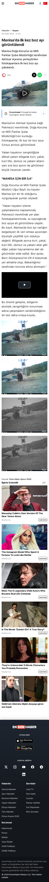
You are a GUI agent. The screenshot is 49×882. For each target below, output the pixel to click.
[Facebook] (33, 767)
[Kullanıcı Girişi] (40, 3)
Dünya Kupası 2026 (10, 816)
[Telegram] (41, 767)
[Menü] (3, 3)
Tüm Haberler (8, 812)
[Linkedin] (24, 774)
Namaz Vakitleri (33, 803)
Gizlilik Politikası (9, 851)
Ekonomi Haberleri (10, 798)
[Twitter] (6, 767)
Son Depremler (32, 807)
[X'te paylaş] (34, 75)
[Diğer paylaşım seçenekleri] (45, 75)
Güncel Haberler (9, 789)
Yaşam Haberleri (9, 803)
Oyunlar (29, 798)
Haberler (5, 30)
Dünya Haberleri (9, 807)
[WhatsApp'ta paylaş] (39, 75)
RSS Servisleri (32, 812)
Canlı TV (29, 789)
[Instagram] (15, 767)
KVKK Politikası (8, 846)
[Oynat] (24, 93)
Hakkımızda (7, 828)
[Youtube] (24, 767)
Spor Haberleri (8, 794)
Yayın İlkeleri (7, 842)
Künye (4, 833)
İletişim (5, 837)
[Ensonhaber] (24, 3)
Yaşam (15, 30)
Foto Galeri (31, 794)
